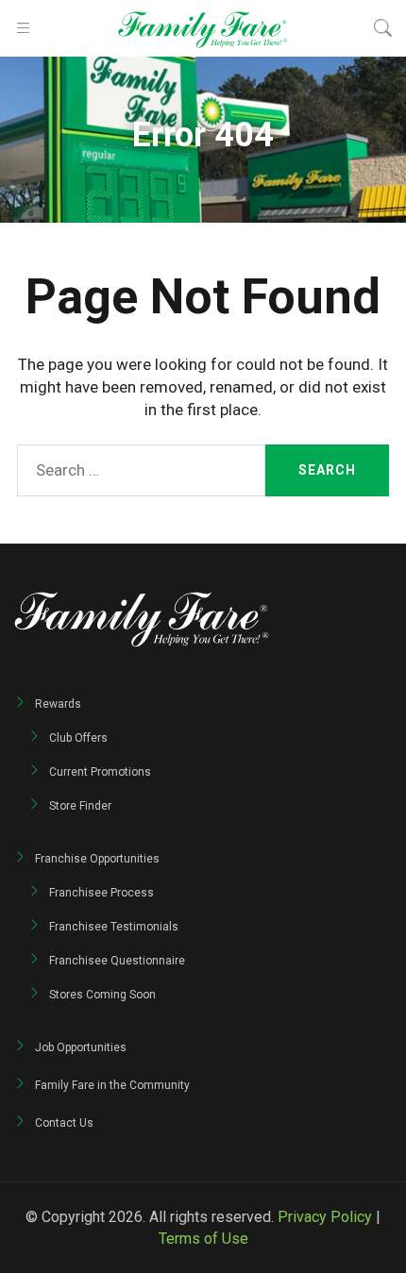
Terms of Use (203, 1239)
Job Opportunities (81, 1047)
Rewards (58, 704)
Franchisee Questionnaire (117, 960)
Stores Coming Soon (102, 994)
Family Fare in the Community (112, 1085)
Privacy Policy (325, 1217)
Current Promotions (100, 772)
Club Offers (78, 738)
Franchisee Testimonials (113, 926)
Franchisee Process (101, 892)
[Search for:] (141, 470)
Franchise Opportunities (97, 858)
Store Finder (80, 805)
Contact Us (64, 1123)
